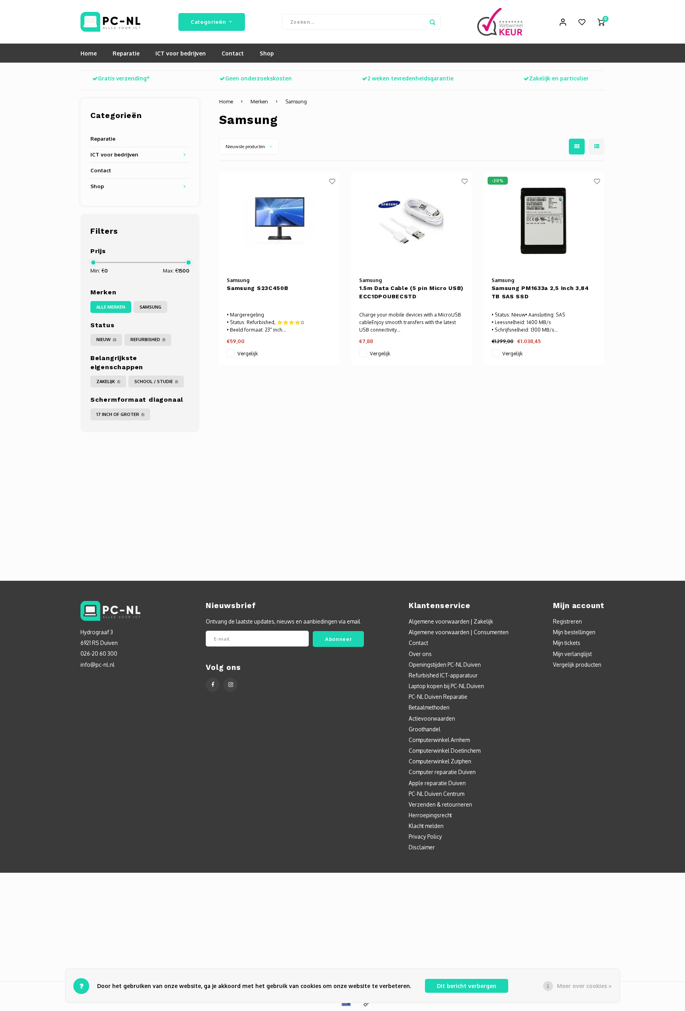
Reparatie (126, 53)
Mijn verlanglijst (572, 653)
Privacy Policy (425, 836)
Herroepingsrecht (430, 815)
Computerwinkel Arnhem (439, 739)
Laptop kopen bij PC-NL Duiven (446, 686)
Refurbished (147, 339)
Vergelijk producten (577, 664)
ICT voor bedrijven (180, 53)
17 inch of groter (120, 414)
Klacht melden (426, 825)
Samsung (150, 307)
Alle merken (110, 307)
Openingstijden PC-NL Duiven (445, 664)
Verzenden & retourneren (440, 804)
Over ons (420, 653)
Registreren (567, 621)
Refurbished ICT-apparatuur (443, 675)
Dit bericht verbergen (466, 985)
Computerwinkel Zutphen (440, 761)
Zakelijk (108, 381)
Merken (259, 101)
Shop (267, 53)
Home (88, 53)
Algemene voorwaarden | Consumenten (459, 632)
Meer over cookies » (584, 985)
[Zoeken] (432, 22)
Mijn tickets (566, 642)
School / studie (156, 381)
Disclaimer (422, 847)
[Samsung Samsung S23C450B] (279, 221)
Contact (233, 53)
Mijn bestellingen (574, 632)
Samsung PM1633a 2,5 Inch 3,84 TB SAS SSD (540, 292)
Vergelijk (247, 353)
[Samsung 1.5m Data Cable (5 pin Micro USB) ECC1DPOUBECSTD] (411, 221)
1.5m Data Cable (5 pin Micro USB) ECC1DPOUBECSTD (411, 292)
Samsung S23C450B (257, 288)
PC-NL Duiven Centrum (436, 793)
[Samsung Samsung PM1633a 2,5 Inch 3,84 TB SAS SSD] (544, 221)
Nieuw (106, 339)
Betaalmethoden (429, 707)
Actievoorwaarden (432, 718)
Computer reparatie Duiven (442, 772)
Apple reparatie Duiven (437, 783)
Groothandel (424, 729)
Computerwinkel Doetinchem (444, 750)
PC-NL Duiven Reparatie (438, 696)
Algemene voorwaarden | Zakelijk (451, 621)
